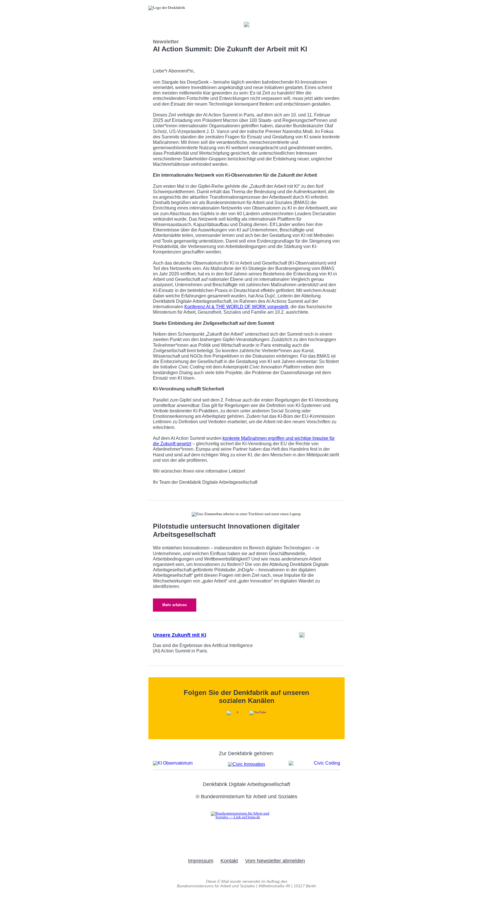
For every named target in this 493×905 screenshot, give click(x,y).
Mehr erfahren (174, 605)
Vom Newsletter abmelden (275, 861)
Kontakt (229, 861)
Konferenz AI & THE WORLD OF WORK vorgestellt (236, 306)
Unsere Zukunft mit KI (179, 635)
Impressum (200, 861)
